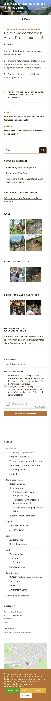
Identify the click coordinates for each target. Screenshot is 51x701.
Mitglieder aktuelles (19, 457)
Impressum (14, 581)
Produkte (13, 558)
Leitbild (13, 474)
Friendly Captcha (40, 407)
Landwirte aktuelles (18, 525)
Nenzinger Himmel (15, 480)
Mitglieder (14, 97)
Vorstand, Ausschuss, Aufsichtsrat (26, 461)
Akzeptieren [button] (13, 690)
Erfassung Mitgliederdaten (22, 452)
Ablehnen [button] (26, 695)
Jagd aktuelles (16, 540)
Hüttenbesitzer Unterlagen (22, 516)
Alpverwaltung (16, 530)
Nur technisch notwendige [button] (33, 690)
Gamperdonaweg (34, 92)
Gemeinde (13, 95)
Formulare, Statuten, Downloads (24, 465)
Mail (5, 622)
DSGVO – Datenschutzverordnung (25, 577)
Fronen (20, 92)
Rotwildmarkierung (18, 544)
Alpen (11, 92)
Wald (8, 550)
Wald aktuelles (16, 554)
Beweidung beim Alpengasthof (21, 167)
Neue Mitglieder (17, 469)
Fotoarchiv (14, 585)
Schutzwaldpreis (17, 567)
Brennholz (17, 562)
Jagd (31, 95)
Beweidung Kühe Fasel (17, 173)
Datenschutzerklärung (14, 686)
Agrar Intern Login (18, 590)
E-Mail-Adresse (10, 360)
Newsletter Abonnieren (25, 413)
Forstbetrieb (12, 573)
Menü (27, 19)
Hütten (23, 95)
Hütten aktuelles (17, 484)
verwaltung (33, 29)
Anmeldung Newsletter (17, 596)
